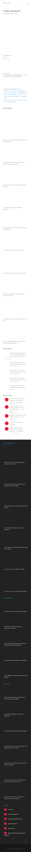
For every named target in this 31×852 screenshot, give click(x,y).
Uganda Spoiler (11, 828)
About (5, 57)
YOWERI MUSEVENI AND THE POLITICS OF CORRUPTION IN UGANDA (16, 429)
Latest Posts (7, 59)
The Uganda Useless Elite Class (14, 819)
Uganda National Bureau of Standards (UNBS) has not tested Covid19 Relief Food (18, 354)
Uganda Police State (12, 823)
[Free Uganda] (12, 71)
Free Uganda (7, 13)
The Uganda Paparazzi (12, 814)
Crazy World (10, 809)
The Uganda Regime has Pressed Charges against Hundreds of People (17, 400)
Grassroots (24, 75)
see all (18, 89)
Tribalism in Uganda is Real (16, 422)
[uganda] (15, 115)
